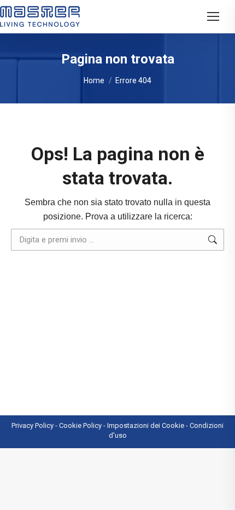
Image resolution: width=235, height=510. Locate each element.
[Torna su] (219, 494)
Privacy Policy (32, 425)
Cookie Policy (80, 425)
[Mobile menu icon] (213, 16)
